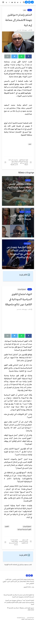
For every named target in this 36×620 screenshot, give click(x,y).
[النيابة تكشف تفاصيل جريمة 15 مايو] (18, 223)
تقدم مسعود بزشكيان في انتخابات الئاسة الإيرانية (18, 565)
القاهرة (7, 526)
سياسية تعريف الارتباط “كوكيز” (27, 619)
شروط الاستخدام (30, 617)
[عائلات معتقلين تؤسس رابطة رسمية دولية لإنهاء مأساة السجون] (18, 191)
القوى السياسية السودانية (24, 529)
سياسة (29, 10)
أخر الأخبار (28, 180)
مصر (25, 10)
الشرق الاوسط (27, 243)
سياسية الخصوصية (21, 617)
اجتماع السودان (22, 289)
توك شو (21, 212)
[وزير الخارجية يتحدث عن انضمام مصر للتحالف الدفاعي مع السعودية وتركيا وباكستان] (18, 254)
